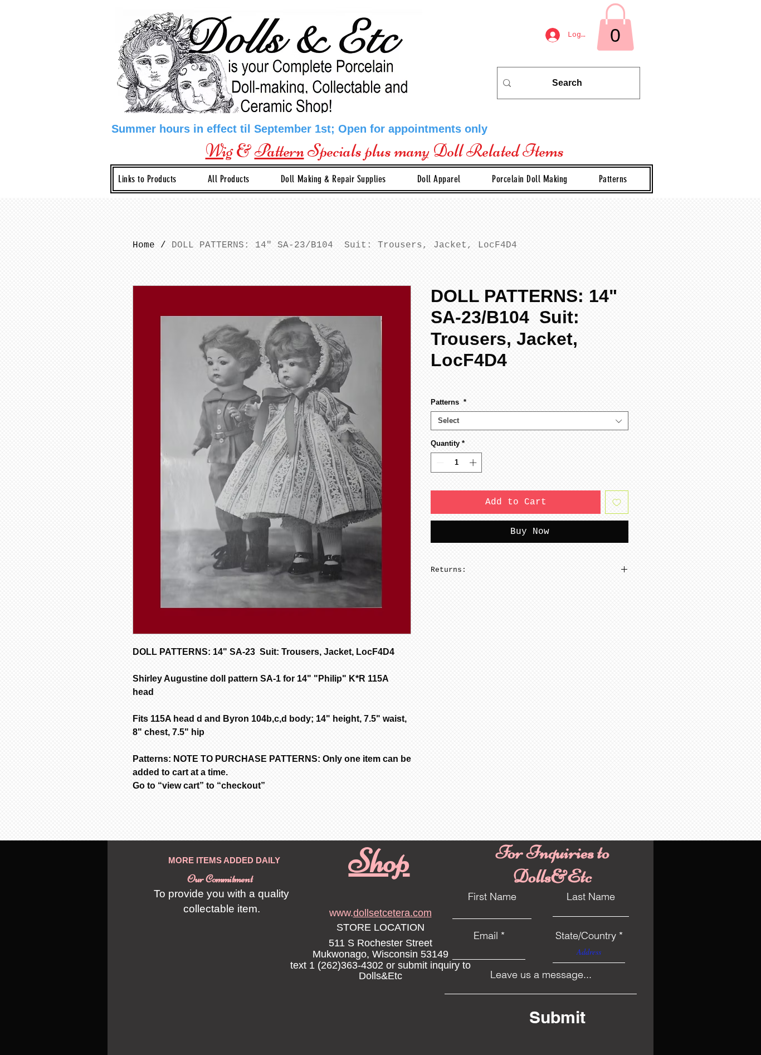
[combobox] (529, 420)
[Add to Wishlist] (616, 502)
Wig (219, 150)
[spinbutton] (456, 462)
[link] (615, 27)
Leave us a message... (541, 975)
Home (144, 245)
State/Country (585, 936)
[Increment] (474, 462)
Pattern (279, 150)
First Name (492, 897)
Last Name (591, 897)
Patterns (448, 402)
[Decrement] (439, 462)
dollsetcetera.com (392, 912)
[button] (342, 179)
